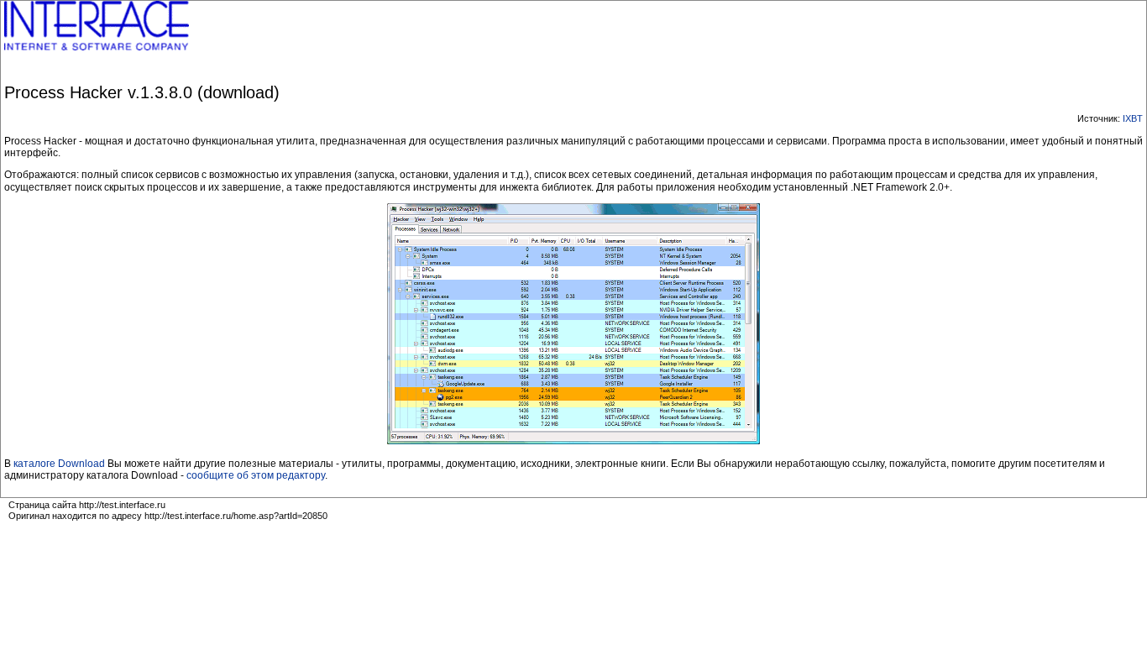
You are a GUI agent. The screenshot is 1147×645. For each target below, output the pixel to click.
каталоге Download (59, 463)
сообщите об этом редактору (255, 475)
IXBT (1133, 118)
